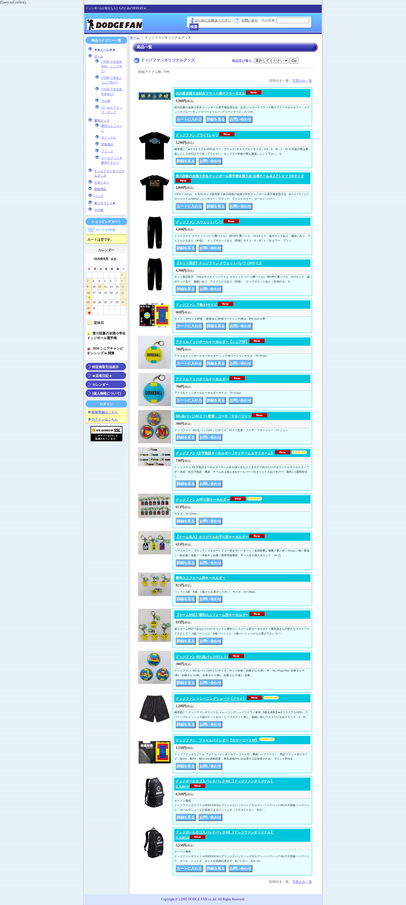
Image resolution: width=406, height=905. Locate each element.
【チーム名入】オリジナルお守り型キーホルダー (212, 537)
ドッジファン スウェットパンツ (199, 222)
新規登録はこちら (104, 412)
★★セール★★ (104, 49)
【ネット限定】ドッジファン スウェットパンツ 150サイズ (219, 263)
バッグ (98, 196)
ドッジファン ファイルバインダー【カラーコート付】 (217, 740)
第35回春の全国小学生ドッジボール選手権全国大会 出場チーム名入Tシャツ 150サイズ (240, 176)
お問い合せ (249, 20)
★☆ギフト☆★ (104, 202)
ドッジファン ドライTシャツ (197, 135)
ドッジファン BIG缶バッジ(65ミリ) (202, 657)
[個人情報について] (106, 393)
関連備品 (107, 144)
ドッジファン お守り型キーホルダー (203, 500)
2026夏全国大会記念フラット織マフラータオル (210, 93)
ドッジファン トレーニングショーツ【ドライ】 (211, 699)
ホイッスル (108, 137)
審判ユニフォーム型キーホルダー (200, 578)
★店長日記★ (102, 376)
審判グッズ (101, 120)
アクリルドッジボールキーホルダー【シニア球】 (212, 342)
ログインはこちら (104, 419)
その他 (105, 101)
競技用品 (100, 189)
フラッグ (107, 151)
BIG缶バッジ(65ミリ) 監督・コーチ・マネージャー (213, 416)
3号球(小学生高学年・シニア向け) (111, 66)
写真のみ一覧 (302, 81)
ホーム (135, 38)
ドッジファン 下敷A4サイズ (196, 305)
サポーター (101, 182)
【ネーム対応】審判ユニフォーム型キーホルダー (212, 615)
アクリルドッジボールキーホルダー (202, 379)
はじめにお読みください (213, 20)
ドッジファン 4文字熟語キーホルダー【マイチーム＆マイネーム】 (225, 453)
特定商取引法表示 (105, 367)
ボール (98, 56)
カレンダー (100, 385)
